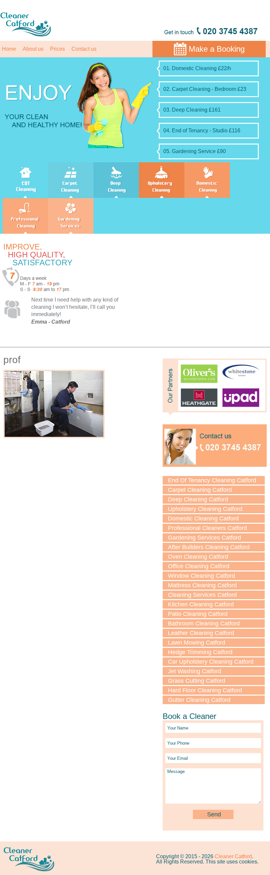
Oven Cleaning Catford (198, 556)
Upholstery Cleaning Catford (205, 509)
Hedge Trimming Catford (200, 652)
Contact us (83, 49)
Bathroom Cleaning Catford (204, 623)
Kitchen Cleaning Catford (201, 604)
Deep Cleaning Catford (198, 499)
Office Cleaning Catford (199, 566)
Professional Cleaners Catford (207, 528)
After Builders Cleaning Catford (209, 547)
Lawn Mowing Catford (196, 642)
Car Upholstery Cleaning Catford (211, 661)
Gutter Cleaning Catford (199, 700)
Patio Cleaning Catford (198, 614)
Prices (57, 49)
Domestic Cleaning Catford (203, 518)
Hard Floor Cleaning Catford (205, 690)
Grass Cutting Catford (196, 680)
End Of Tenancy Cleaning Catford (212, 480)
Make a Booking (217, 48)
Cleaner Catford (233, 856)
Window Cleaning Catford (201, 575)
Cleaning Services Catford (202, 595)
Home (9, 49)
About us (33, 49)
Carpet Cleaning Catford (200, 490)
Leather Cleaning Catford (201, 633)
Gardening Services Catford (204, 537)
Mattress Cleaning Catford (202, 585)
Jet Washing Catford (194, 671)
